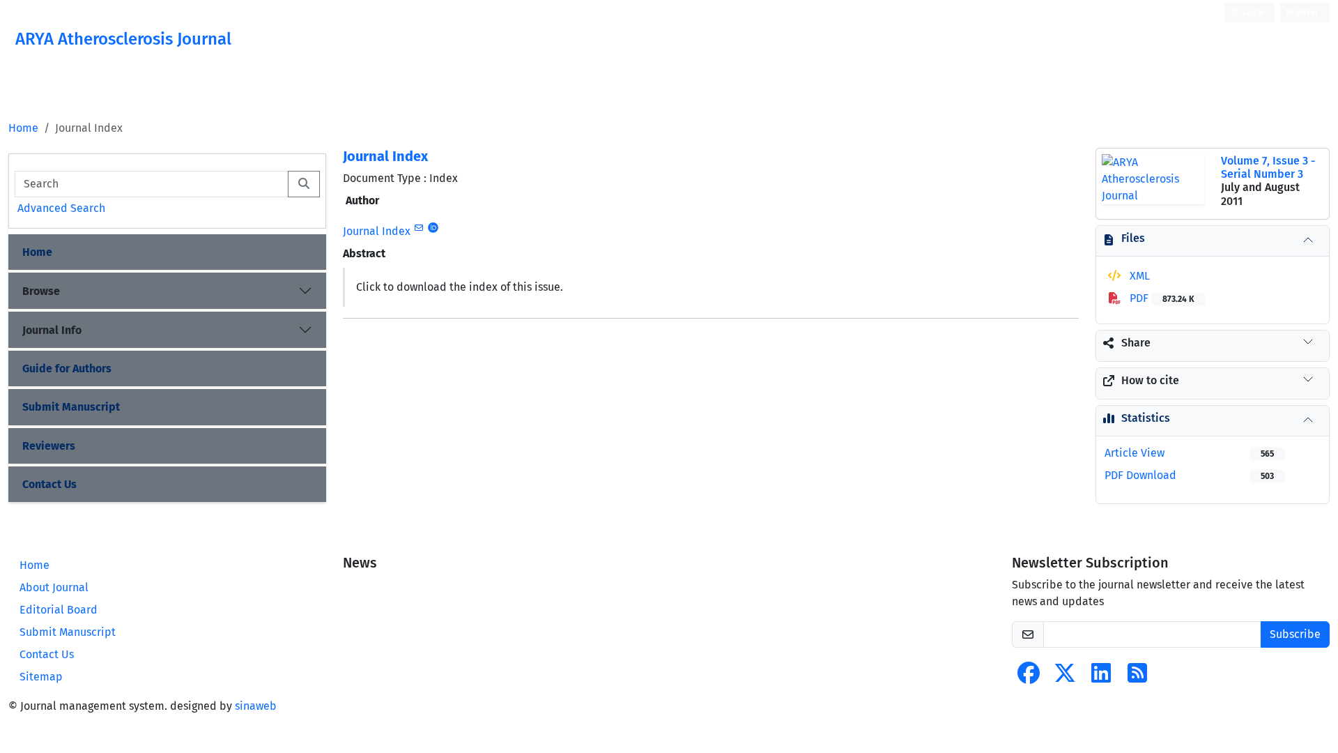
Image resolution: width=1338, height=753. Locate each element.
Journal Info (52, 330)
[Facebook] (1028, 677)
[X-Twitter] (1065, 677)
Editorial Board (59, 609)
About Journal (54, 587)
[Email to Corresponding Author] (418, 228)
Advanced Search (61, 208)
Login (1251, 12)
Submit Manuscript (71, 406)
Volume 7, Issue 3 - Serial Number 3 (1268, 167)
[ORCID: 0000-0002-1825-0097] (433, 228)
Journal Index (385, 156)
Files (1133, 238)
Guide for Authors (67, 368)
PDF (1160, 298)
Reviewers (48, 445)
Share (1136, 342)
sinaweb (256, 706)
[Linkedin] (1101, 677)
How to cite (1150, 380)
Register (1302, 12)
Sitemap (41, 676)
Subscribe (1295, 634)
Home (23, 128)
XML (1138, 275)
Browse (41, 291)
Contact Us (49, 484)
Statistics (1145, 418)
